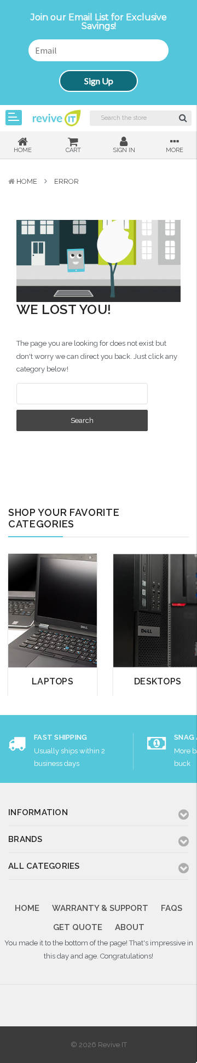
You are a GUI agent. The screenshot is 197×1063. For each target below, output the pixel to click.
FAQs (171, 908)
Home (26, 181)
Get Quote (77, 927)
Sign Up (98, 80)
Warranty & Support (100, 908)
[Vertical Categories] (13, 117)
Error (66, 181)
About (129, 927)
